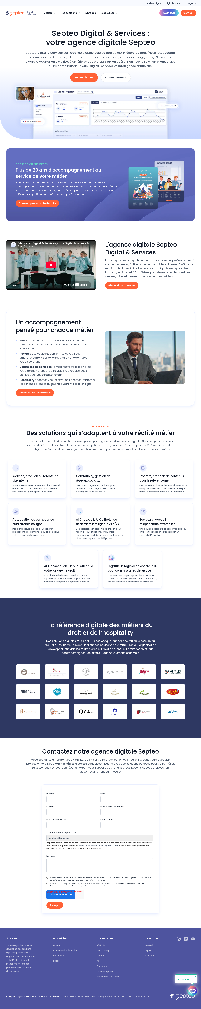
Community (103, 950)
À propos (90, 13)
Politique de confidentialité (111, 996)
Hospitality (58, 955)
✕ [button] (195, 976)
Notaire (57, 960)
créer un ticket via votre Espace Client (98, 845)
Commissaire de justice (65, 950)
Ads (98, 960)
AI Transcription (105, 971)
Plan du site (70, 996)
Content (101, 955)
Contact (149, 955)
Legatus (191, 3)
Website (101, 944)
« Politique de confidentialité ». (95, 886)
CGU (130, 996)
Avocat (57, 944)
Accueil (149, 944)
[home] (20, 13)
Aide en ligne (154, 3)
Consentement (143, 996)
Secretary (102, 966)
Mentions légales (86, 996)
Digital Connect (174, 3)
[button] (49, 13)
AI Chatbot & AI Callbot (108, 976)
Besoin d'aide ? (185, 979)
